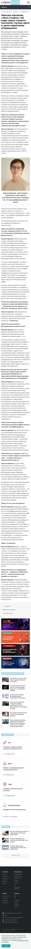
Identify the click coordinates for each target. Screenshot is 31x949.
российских (9, 509)
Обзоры (4, 881)
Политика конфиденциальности (14, 917)
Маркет (16, 880)
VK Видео (16, 900)
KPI (20, 422)
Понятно (6, 946)
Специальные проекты (18, 877)
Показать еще (15, 855)
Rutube (16, 903)
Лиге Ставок (14, 362)
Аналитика (5, 876)
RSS (6, 915)
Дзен (15, 907)
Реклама (4, 898)
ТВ (15, 885)
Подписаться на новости (8, 609)
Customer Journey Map (18, 520)
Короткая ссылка (8, 613)
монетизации (5, 344)
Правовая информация (11, 922)
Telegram (16, 905)
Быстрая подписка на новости (13, 913)
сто (13, 273)
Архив (4, 883)
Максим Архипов (9, 193)
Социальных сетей (20, 507)
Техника (16, 882)
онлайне (25, 73)
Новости (4, 874)
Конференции (18, 874)
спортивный (5, 359)
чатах (9, 151)
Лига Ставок (22, 193)
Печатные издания (17, 888)
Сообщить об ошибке (11, 920)
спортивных (21, 70)
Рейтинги (5, 879)
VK (15, 898)
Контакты (5, 903)
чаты (10, 318)
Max (15, 896)
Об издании (5, 896)
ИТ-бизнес (15, 2)
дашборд (20, 435)
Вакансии (5, 900)
